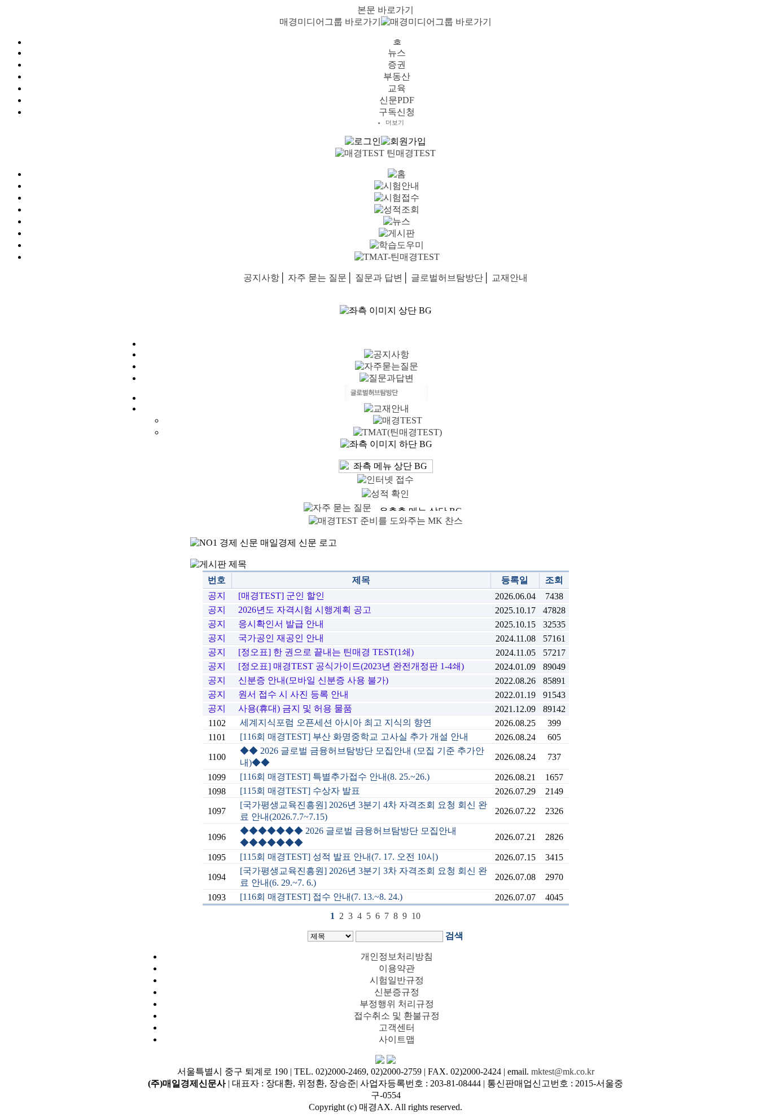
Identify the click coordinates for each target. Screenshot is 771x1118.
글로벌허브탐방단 (447, 277)
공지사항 (261, 277)
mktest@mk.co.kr (562, 1071)
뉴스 (397, 53)
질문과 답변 (378, 277)
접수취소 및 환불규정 (397, 1015)
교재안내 (510, 277)
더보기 (395, 122)
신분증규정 (396, 992)
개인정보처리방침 (397, 956)
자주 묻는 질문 (317, 277)
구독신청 (397, 112)
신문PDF (396, 100)
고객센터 (397, 1027)
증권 (397, 64)
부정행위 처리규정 (397, 1004)
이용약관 (397, 968)
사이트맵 (397, 1039)
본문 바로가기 (385, 10)
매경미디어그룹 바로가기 (330, 21)
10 (415, 916)
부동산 (396, 76)
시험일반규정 (397, 980)
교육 (397, 88)
